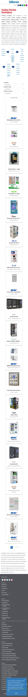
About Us (4, 584)
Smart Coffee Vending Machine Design (10, 657)
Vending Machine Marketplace (9, 653)
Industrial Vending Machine (8, 649)
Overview (4, 624)
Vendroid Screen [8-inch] (7, 634)
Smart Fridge (5, 647)
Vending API (5, 611)
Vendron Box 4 (5, 628)
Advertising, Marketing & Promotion (10, 673)
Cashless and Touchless (7, 667)
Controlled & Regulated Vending (9, 675)
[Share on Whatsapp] (25, 5)
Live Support (5, 685)
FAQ (3, 590)
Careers (4, 586)
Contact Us (4, 588)
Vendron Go (5, 613)
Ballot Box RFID (5, 689)
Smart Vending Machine (7, 643)
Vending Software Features (6, 605)
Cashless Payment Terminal (8, 638)
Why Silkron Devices (6, 626)
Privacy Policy (14, 689)
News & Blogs (5, 594)
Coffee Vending (5, 679)
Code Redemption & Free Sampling (10, 671)
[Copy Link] (26, 5)
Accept (16, 693)
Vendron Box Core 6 (6, 630)
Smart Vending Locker (7, 645)
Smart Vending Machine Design (9, 655)
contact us (17, 42)
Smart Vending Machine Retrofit (9, 659)
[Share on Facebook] (18, 5)
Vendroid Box (5, 632)
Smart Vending (5, 600)
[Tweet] (20, 5)
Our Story (4, 592)
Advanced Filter (14, 97)
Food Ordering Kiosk (6, 651)
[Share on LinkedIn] (22, 5)
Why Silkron (5, 602)
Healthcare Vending (6, 677)
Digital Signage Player (7, 636)
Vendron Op (5, 615)
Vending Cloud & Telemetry (6, 608)
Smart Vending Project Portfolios (9, 664)
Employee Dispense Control (8, 669)
